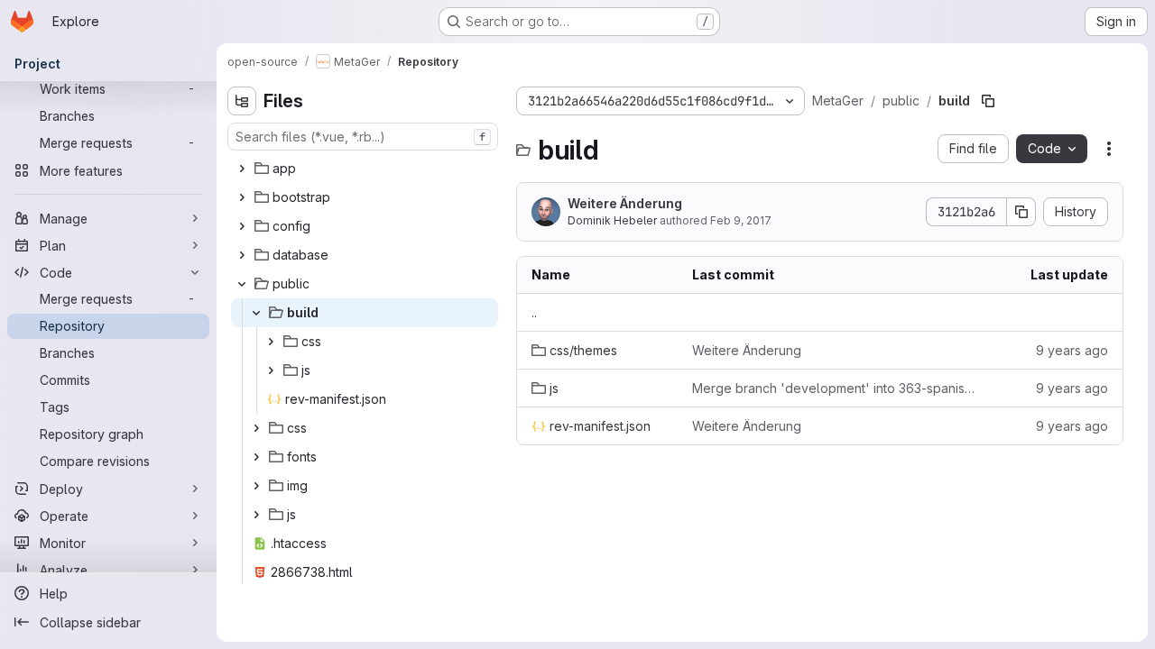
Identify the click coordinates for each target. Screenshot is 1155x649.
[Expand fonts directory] (256, 457)
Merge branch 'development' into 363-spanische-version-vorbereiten (834, 388)
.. (534, 312)
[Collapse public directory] (242, 284)
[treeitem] (364, 168)
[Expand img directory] (256, 486)
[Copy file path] (988, 101)
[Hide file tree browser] (241, 101)
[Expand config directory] (242, 226)
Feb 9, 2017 (741, 220)
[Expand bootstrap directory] (242, 197)
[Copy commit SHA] (1021, 211)
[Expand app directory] (242, 168)
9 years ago (1072, 350)
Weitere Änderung (625, 203)
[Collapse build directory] (256, 313)
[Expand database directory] (242, 255)
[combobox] (362, 137)
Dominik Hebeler (612, 220)
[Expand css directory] (271, 341)
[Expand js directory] (271, 370)
